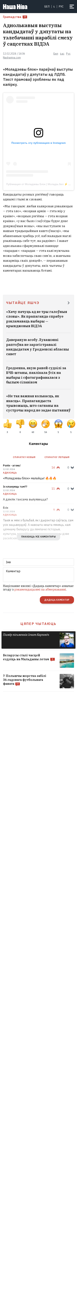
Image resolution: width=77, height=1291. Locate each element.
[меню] (72, 6)
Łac (62, 53)
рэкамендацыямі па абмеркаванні (40, 589)
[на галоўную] (15, 6)
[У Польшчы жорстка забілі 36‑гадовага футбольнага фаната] (38, 681)
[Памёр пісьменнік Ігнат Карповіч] (38, 640)
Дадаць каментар (57, 599)
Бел (47, 6)
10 (25, 17)
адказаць (10, 472)
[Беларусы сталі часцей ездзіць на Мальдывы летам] (38, 660)
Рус (68, 53)
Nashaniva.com (12, 57)
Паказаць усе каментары (38, 536)
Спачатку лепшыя (57, 457)
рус (61, 6)
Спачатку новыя (24, 457)
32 (17, 684)
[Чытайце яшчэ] (68, 303)
